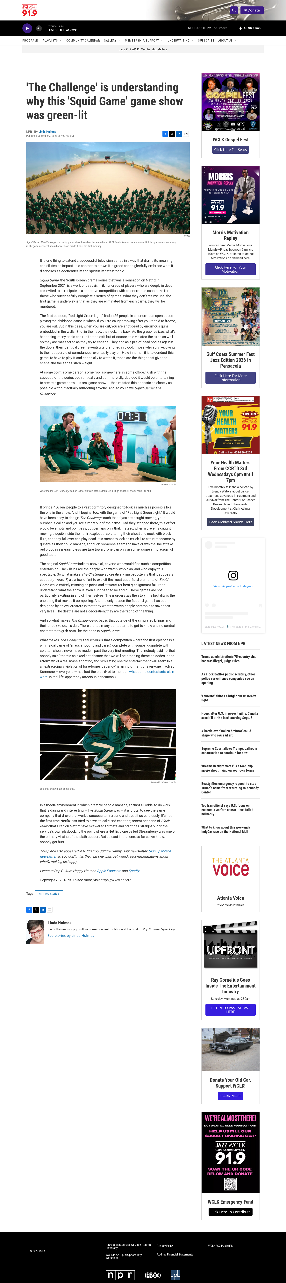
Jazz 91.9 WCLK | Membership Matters (143, 49)
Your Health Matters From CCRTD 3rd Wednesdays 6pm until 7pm (230, 471)
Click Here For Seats (230, 149)
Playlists (50, 40)
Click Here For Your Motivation (230, 269)
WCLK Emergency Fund (230, 1202)
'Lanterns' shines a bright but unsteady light (228, 698)
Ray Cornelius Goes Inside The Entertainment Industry (230, 986)
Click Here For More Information (230, 377)
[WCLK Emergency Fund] (231, 1152)
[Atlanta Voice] (231, 867)
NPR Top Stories (49, 893)
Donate (254, 10)
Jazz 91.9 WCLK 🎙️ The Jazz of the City (229, 626)
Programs (30, 40)
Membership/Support (142, 40)
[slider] (45, 28)
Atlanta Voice (230, 898)
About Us (225, 40)
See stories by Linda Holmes (71, 935)
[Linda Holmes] (35, 932)
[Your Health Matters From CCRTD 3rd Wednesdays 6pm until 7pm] (231, 425)
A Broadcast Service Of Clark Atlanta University (128, 1246)
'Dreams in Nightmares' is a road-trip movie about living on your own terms (227, 768)
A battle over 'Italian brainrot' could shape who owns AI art (226, 733)
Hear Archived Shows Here (230, 522)
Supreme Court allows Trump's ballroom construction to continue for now (229, 750)
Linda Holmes (47, 132)
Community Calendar (83, 40)
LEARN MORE (230, 1095)
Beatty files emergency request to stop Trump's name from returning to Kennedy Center (230, 788)
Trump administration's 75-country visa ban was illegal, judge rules (228, 659)
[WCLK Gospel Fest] (231, 102)
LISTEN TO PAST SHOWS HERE (230, 1009)
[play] (27, 28)
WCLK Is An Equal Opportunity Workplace (124, 1257)
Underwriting (179, 40)
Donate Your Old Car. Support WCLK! (230, 1083)
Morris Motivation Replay (230, 235)
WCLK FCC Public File (220, 1245)
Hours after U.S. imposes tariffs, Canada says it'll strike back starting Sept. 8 (229, 715)
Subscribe (206, 40)
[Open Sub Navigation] (60, 40)
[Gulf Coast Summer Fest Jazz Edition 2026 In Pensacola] (231, 316)
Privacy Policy (165, 1245)
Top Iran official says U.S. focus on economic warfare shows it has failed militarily (227, 809)
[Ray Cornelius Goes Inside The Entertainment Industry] (231, 945)
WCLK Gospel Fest (231, 140)
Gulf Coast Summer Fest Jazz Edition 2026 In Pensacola (230, 360)
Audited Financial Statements (175, 1254)
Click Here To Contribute (231, 1211)
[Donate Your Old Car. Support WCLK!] (231, 1050)
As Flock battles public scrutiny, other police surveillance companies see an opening (228, 678)
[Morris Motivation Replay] (231, 195)
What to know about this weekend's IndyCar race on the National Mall (226, 829)
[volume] (39, 28)
